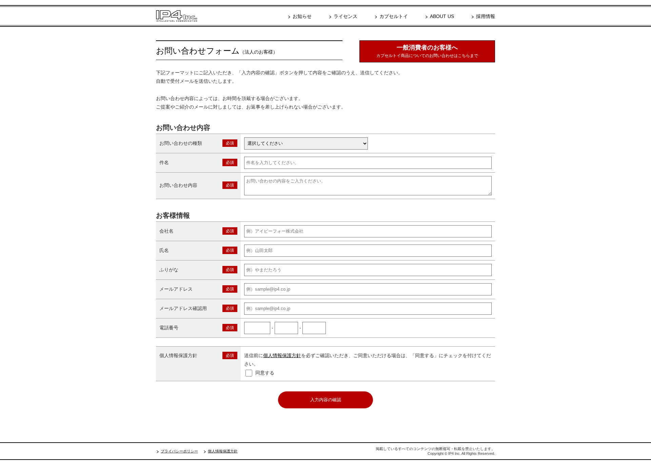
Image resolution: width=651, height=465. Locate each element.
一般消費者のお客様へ (427, 51)
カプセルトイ (393, 16)
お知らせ (302, 16)
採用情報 (485, 16)
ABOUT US (442, 16)
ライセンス (345, 16)
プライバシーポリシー (179, 451)
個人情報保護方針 (282, 355)
